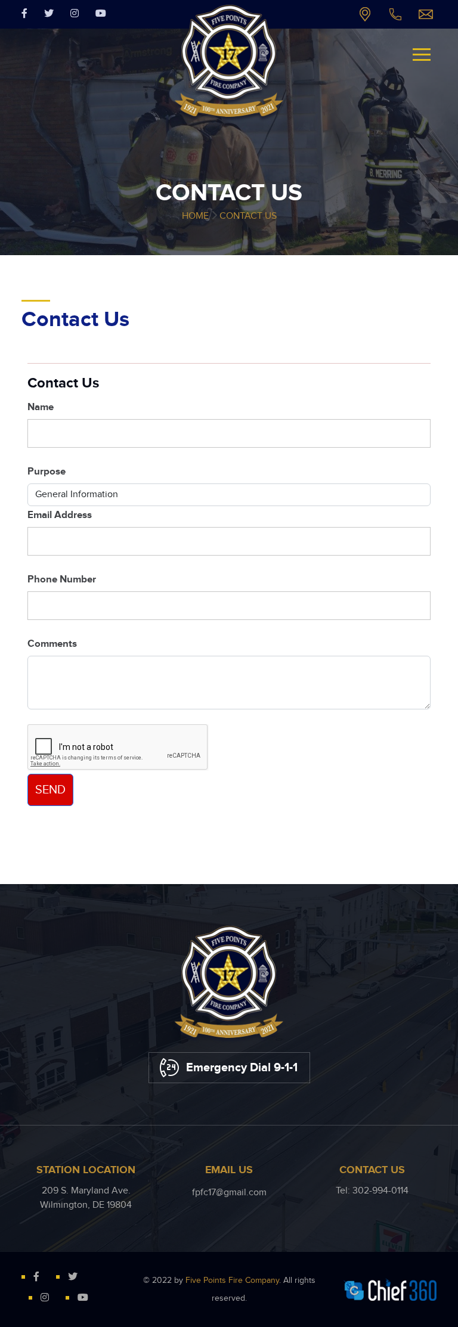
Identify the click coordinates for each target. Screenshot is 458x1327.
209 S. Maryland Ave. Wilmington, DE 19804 (365, 14)
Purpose (46, 472)
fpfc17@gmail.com (426, 14)
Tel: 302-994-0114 (395, 14)
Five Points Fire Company (232, 1280)
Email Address (59, 515)
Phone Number (61, 579)
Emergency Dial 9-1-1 (242, 1068)
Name (40, 407)
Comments (52, 644)
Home (195, 216)
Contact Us (248, 216)
